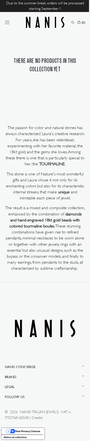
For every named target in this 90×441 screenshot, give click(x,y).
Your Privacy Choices (27, 434)
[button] (7, 22)
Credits (37, 421)
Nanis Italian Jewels (39, 416)
